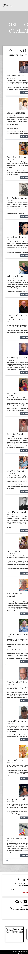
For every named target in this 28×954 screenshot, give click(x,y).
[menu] (26, 3)
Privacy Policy (18, 953)
